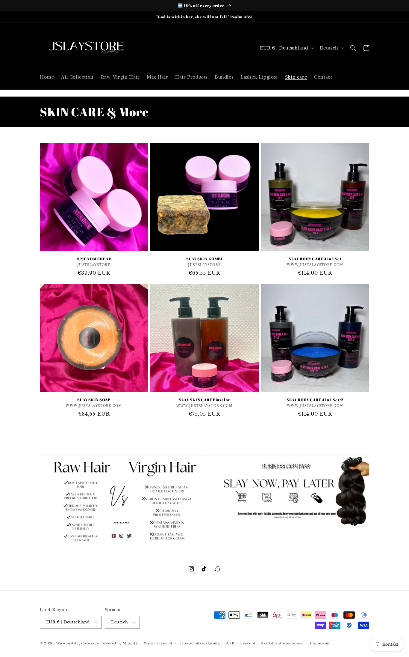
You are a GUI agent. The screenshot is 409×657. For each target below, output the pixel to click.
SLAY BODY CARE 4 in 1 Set (315, 258)
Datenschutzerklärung (199, 643)
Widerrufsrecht (158, 643)
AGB (230, 643)
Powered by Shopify (119, 643)
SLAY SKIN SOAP (93, 399)
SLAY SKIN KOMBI (204, 258)
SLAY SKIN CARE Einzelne (204, 399)
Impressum (320, 643)
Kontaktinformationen (282, 643)
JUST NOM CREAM (94, 258)
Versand (247, 643)
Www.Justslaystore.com (77, 643)
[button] (353, 48)
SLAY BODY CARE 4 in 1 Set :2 (315, 399)
